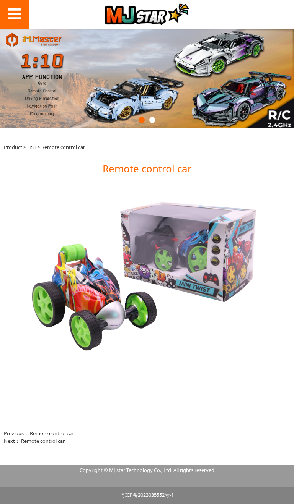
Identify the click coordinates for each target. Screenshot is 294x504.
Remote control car (52, 433)
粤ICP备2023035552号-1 (147, 494)
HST (31, 147)
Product (13, 147)
